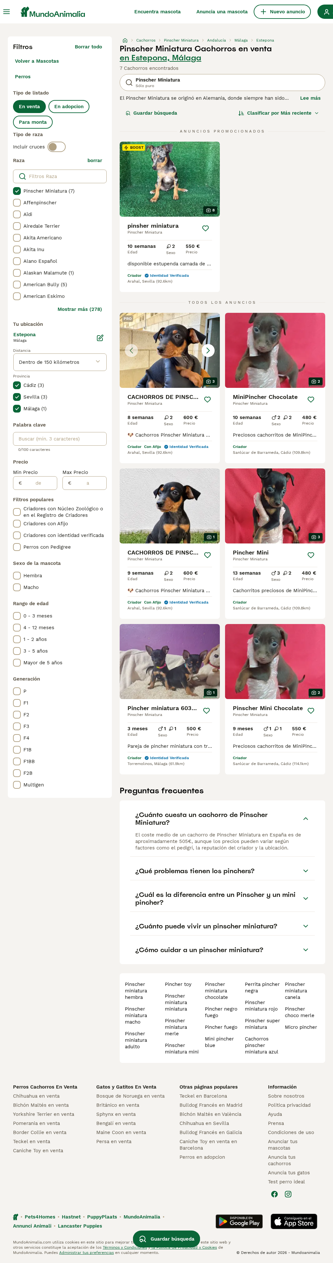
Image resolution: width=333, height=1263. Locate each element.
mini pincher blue (219, 1042)
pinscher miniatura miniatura (176, 1002)
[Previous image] (131, 350)
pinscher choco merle (299, 1012)
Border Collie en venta (39, 1132)
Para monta (33, 122)
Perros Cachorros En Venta (45, 1087)
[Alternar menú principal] (6, 11)
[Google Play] (239, 1221)
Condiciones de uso (291, 1132)
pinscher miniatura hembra (136, 990)
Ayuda (275, 1114)
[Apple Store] (294, 1221)
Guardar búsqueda (155, 113)
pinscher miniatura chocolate (216, 990)
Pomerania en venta (36, 1123)
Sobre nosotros (286, 1096)
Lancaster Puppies (80, 1226)
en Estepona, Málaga (160, 57)
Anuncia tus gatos (289, 1173)
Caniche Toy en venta (38, 1151)
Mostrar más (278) (80, 309)
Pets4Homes (40, 1217)
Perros (23, 77)
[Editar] (100, 337)
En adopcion (69, 106)
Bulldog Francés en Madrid (211, 1105)
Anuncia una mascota (222, 12)
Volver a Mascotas (37, 61)
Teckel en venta (31, 1141)
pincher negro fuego (221, 1012)
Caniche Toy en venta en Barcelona (208, 1145)
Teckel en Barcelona (203, 1096)
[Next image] (208, 350)
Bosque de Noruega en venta (130, 1096)
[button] (170, 350)
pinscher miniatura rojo (261, 1006)
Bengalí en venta (116, 1123)
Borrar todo (88, 47)
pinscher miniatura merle (176, 1027)
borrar (94, 160)
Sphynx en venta (116, 1114)
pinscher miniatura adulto (136, 1040)
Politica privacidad (289, 1105)
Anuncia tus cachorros (282, 1160)
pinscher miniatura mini (182, 1048)
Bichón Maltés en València (210, 1114)
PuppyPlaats (102, 1217)
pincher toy (178, 984)
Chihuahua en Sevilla (204, 1123)
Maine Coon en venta (121, 1132)
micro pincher (301, 1027)
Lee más (310, 98)
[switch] (56, 147)
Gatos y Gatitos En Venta (126, 1087)
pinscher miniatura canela (296, 990)
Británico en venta (117, 1105)
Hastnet (71, 1217)
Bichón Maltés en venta (41, 1105)
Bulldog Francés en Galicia (211, 1132)
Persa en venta (113, 1141)
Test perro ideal (286, 1182)
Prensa (276, 1123)
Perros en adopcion (202, 1157)
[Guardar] (205, 228)
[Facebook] (274, 1194)
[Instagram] (288, 1194)
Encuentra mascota (157, 12)
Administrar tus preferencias (86, 1252)
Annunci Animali (32, 1226)
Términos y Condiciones (125, 1247)
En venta (29, 106)
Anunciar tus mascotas (283, 1145)
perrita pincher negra (262, 987)
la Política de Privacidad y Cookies (183, 1247)
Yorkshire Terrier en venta (43, 1114)
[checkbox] (16, 191)
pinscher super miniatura (262, 1024)
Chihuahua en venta (36, 1096)
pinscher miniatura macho (136, 1015)
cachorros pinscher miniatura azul (261, 1045)
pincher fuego (221, 1027)
